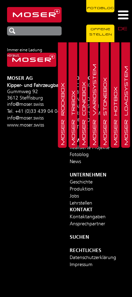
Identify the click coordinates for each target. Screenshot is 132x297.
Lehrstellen (81, 203)
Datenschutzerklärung (93, 257)
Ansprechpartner (87, 223)
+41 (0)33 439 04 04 (37, 111)
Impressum (81, 264)
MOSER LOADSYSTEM (125, 105)
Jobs (74, 196)
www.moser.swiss (25, 125)
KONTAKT (81, 209)
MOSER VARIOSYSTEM (94, 104)
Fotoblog (79, 154)
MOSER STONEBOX (104, 111)
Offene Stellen (100, 31)
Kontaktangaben (88, 216)
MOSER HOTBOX (115, 115)
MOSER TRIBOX (73, 117)
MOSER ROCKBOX (62, 114)
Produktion (81, 189)
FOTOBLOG (100, 8)
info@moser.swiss (25, 104)
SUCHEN (79, 237)
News (75, 161)
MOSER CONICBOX (83, 113)
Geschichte (81, 182)
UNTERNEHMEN (88, 175)
